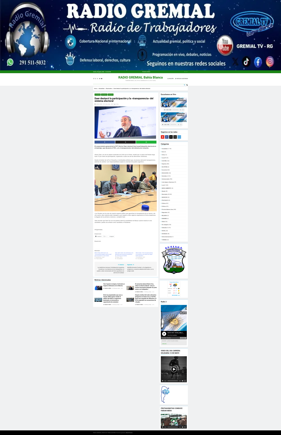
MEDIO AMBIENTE (166, 188)
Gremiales (164, 176)
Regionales (164, 212)
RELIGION (164, 215)
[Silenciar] (182, 381)
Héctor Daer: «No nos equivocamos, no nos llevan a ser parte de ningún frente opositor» (144, 254)
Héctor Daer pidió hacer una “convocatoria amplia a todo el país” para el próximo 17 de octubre (103, 254)
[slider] (173, 380)
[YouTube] (162, 137)
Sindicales (110, 94)
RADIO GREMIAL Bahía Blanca (140, 77)
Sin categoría (165, 224)
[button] (174, 369)
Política (164, 206)
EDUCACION (165, 173)
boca (163, 151)
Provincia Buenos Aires (167, 209)
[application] (174, 369)
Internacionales (165, 179)
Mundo (163, 191)
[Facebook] (167, 137)
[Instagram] (171, 137)
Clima (163, 154)
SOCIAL (164, 230)
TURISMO (164, 239)
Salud (163, 221)
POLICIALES (165, 200)
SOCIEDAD (164, 233)
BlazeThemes (129, 432)
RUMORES (164, 218)
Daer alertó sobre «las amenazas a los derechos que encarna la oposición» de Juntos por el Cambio (124, 254)
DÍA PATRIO (165, 167)
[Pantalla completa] (185, 381)
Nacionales (104, 94)
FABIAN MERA (99, 104)
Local (163, 185)
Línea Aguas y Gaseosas (168, 182)
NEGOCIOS (164, 197)
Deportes (164, 164)
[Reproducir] (162, 381)
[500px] (179, 137)
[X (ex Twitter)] (175, 137)
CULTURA (164, 161)
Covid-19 (164, 158)
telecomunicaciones (167, 236)
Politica (164, 203)
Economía (164, 170)
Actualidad (97, 94)
